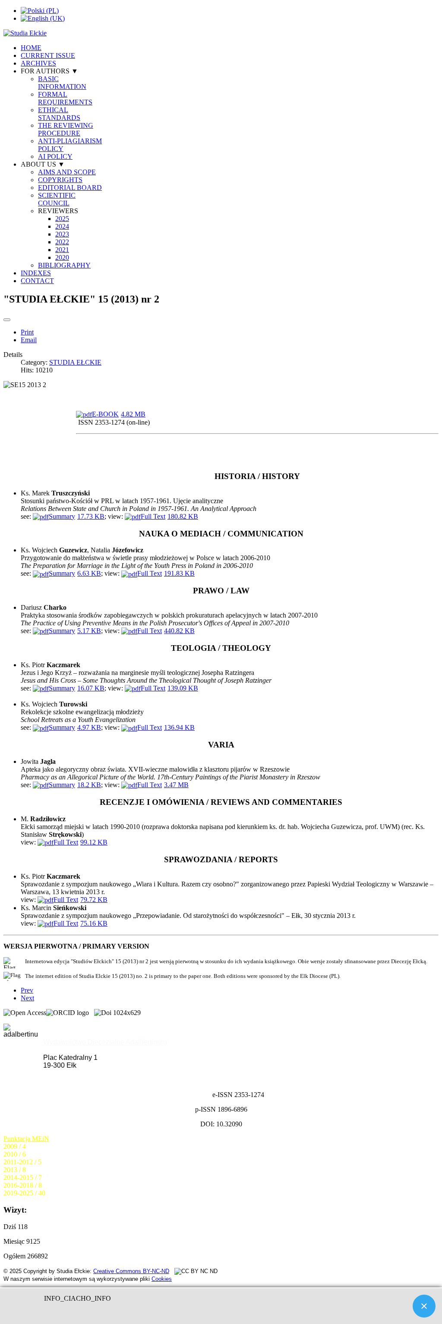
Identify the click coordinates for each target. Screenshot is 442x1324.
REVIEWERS (58, 210)
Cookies (162, 1279)
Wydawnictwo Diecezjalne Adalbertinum (105, 1042)
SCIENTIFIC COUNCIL (57, 199)
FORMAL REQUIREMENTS (65, 98)
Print (27, 332)
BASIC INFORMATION (62, 82)
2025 (62, 218)
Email (29, 340)
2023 (62, 234)
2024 (62, 226)
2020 (62, 257)
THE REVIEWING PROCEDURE (65, 129)
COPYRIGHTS (60, 179)
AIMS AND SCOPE (67, 172)
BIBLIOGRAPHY (64, 265)
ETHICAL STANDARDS (59, 113)
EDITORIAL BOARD (70, 187)
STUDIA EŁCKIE (75, 362)
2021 (62, 249)
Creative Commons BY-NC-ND (131, 1271)
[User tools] (6, 319)
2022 (62, 242)
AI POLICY (55, 156)
